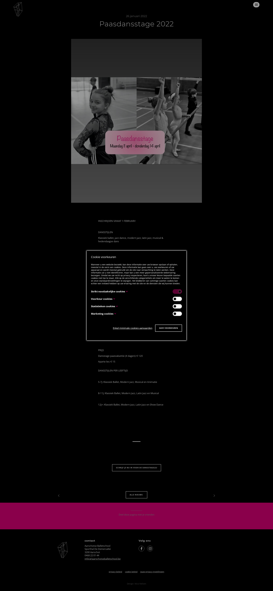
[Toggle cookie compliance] (177, 299)
